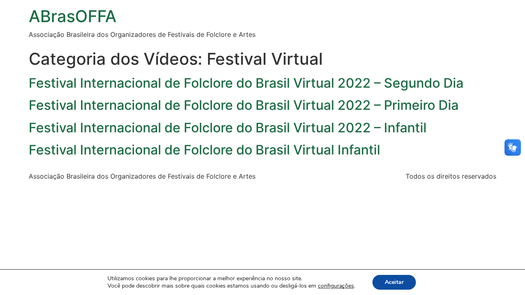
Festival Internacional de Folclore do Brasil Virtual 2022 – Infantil (228, 128)
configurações (336, 286)
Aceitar (394, 282)
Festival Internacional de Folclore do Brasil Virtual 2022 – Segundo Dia (246, 83)
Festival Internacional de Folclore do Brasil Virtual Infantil (204, 150)
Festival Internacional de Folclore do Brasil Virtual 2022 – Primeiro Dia (244, 105)
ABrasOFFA (72, 16)
